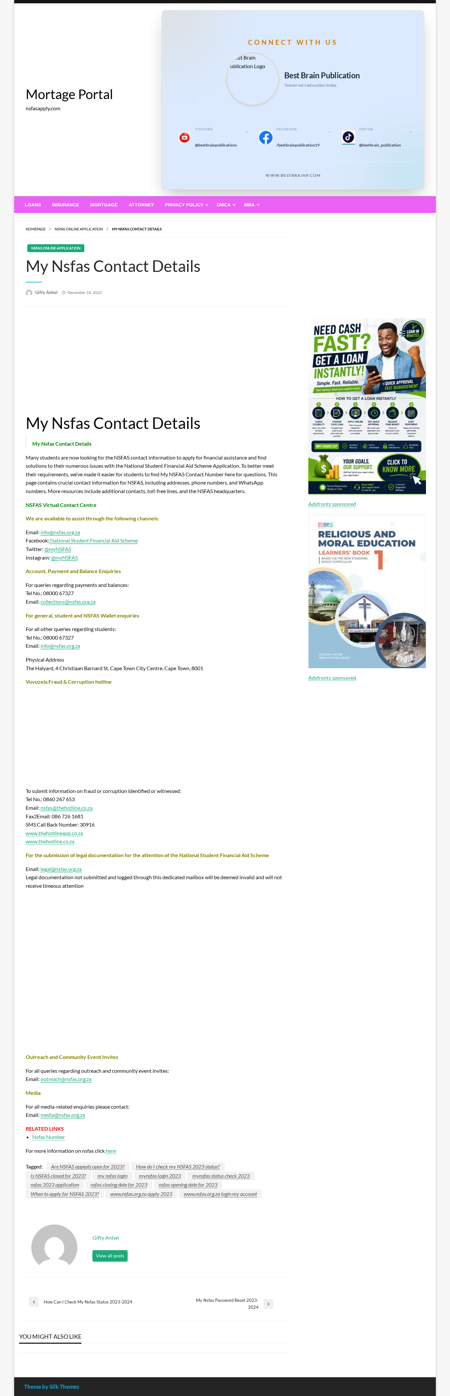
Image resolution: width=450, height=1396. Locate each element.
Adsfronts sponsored (332, 504)
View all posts (110, 1255)
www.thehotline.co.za (50, 841)
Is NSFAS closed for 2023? (58, 1175)
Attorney (141, 204)
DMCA (224, 204)
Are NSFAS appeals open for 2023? (88, 1166)
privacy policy (184, 204)
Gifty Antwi (47, 292)
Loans (33, 204)
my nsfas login (112, 1175)
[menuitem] (32, 205)
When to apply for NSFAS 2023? (65, 1194)
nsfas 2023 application (55, 1184)
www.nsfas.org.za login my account (220, 1194)
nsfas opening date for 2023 (188, 1184)
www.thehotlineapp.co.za (54, 833)
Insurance (65, 204)
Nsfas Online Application (79, 229)
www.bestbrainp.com (293, 175)
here (111, 1150)
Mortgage (104, 204)
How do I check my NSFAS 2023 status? (178, 1166)
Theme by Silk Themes (51, 1386)
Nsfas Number (48, 1137)
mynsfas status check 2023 (221, 1175)
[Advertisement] (155, 362)
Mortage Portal (69, 94)
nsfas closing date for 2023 (119, 1184)
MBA (249, 204)
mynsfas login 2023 (160, 1175)
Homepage (35, 229)
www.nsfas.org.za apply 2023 (141, 1194)
